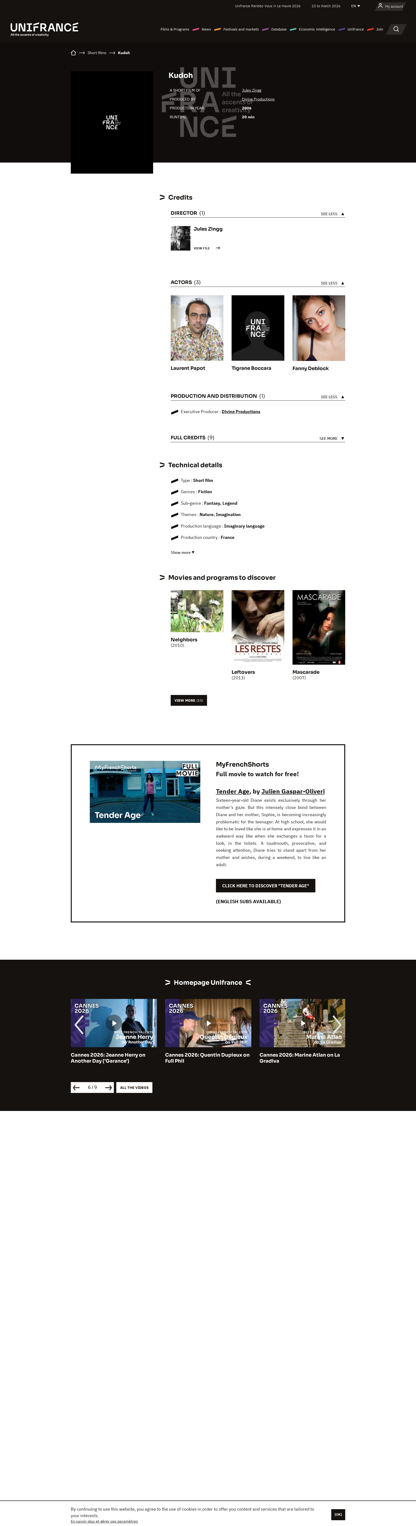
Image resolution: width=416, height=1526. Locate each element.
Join (379, 29)
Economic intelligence (317, 29)
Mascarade (305, 672)
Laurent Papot (188, 368)
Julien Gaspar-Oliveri (293, 791)
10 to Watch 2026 (326, 6)
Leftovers (243, 672)
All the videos (134, 1087)
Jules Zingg (251, 90)
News (206, 29)
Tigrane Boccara (251, 368)
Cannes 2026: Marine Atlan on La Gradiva (300, 1058)
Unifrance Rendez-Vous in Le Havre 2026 (268, 6)
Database (278, 29)
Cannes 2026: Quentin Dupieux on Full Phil (207, 1058)
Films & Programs (175, 29)
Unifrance (356, 29)
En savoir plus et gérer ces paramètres (104, 1521)
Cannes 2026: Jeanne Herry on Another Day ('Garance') (108, 1058)
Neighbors (184, 640)
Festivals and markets (241, 29)
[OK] (338, 1514)
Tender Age (232, 791)
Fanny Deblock (310, 369)
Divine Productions (258, 99)
